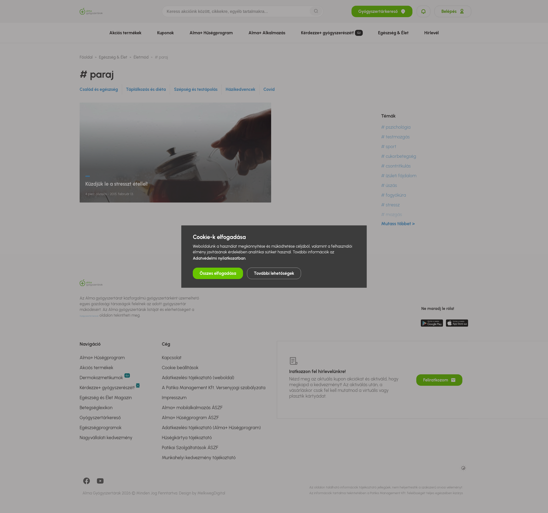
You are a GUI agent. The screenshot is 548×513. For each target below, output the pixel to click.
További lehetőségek (274, 273)
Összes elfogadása (218, 273)
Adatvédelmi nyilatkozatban (219, 258)
